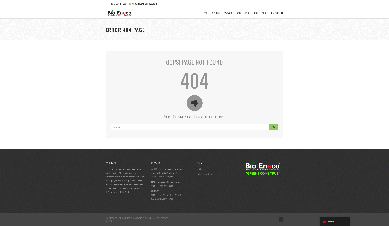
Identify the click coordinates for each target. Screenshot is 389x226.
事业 (264, 13)
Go (273, 127)
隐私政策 (109, 221)
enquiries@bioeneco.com (144, 4)
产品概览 (228, 13)
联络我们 (275, 13)
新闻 (256, 13)
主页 (205, 13)
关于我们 (216, 13)
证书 (239, 13)
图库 (247, 13)
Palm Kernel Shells (205, 174)
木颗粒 (200, 169)
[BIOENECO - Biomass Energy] (119, 13)
